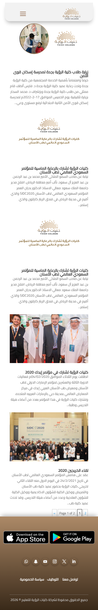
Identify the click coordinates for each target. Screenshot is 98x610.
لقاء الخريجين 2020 (73, 470)
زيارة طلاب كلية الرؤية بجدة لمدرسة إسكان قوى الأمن (50, 73)
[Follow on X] (64, 561)
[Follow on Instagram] (55, 561)
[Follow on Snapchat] (35, 561)
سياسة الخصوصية (32, 579)
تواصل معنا (70, 579)
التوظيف (53, 579)
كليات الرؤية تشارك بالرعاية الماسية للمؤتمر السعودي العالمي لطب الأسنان (55, 170)
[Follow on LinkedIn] (74, 561)
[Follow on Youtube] (45, 561)
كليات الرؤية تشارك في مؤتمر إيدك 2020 (56, 372)
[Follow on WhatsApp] (26, 561)
